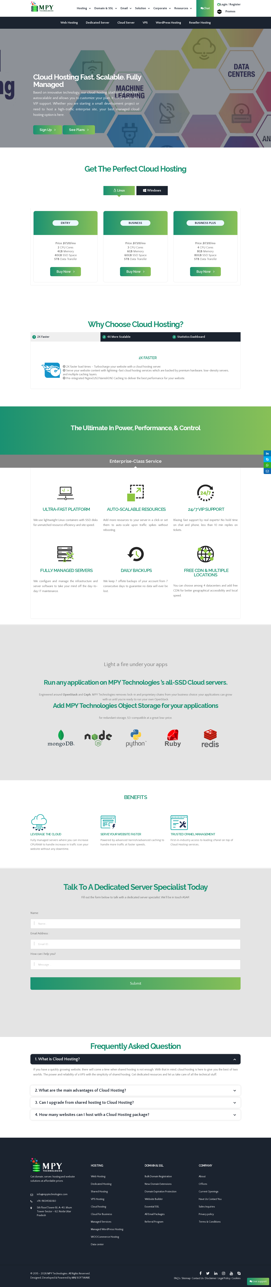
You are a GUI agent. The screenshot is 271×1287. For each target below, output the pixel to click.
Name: (34, 913)
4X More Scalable (117, 336)
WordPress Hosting (168, 22)
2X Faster (42, 336)
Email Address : (39, 933)
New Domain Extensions (158, 1184)
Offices (203, 1184)
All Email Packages (155, 1214)
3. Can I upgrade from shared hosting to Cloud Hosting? (84, 1102)
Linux (121, 190)
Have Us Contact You (210, 1199)
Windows (154, 190)
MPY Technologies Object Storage (112, 705)
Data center (97, 1244)
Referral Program (154, 1221)
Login (223, 4)
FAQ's (177, 1278)
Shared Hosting (99, 1191)
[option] (135, 102)
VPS (145, 22)
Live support (259, 1281)
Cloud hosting (98, 1206)
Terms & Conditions (210, 1221)
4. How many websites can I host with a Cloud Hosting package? (92, 1114)
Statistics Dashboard (189, 336)
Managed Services (101, 1221)
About (202, 1176)
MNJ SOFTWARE (81, 1277)
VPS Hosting (97, 1199)
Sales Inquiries (207, 1206)
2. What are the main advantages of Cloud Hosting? (80, 1090)
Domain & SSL (103, 8)
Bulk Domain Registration (158, 1176)
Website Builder (154, 1199)
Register (235, 4)
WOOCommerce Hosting (105, 1236)
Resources (181, 8)
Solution (140, 8)
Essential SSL (152, 1206)
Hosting (82, 8)
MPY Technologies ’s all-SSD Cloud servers (167, 682)
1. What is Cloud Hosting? (57, 1059)
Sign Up (46, 130)
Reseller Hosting (200, 22)
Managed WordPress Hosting (107, 1229)
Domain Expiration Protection (160, 1191)
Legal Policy (224, 1278)
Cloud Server (126, 22)
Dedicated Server (97, 22)
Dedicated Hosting (101, 1184)
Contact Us (198, 1278)
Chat (207, 8)
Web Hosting (69, 22)
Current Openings (208, 1191)
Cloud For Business (101, 1214)
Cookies (236, 1278)
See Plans (77, 130)
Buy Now (64, 271)
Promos (230, 11)
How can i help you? (43, 954)
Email (124, 8)
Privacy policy (206, 1214)
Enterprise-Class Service (136, 461)
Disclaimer (211, 1278)
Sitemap (186, 1278)
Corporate (160, 8)
